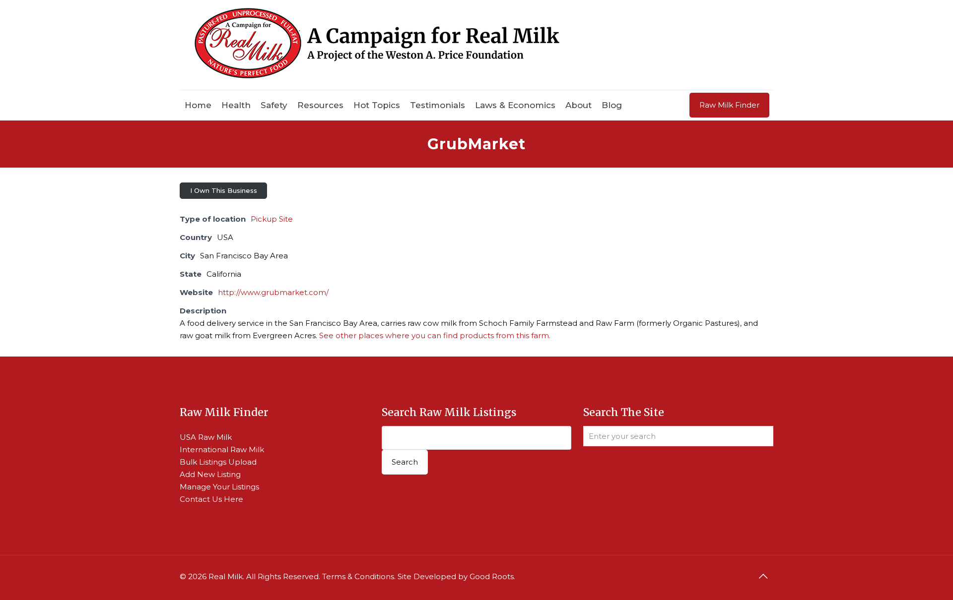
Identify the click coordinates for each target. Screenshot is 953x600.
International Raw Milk (222, 449)
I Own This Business (223, 190)
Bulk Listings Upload (218, 462)
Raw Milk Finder (729, 105)
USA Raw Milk (206, 437)
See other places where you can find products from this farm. (434, 335)
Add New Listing (210, 474)
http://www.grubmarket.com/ (273, 292)
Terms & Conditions (358, 576)
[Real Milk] (377, 45)
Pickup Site (272, 219)
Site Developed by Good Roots (456, 576)
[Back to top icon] (762, 576)
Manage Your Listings (219, 486)
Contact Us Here (211, 499)
